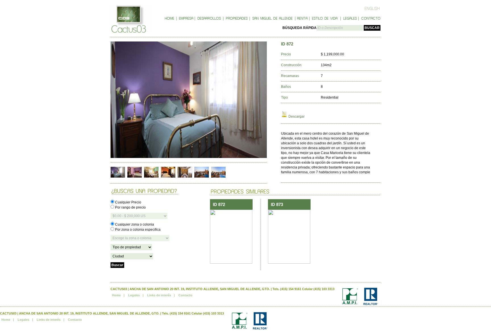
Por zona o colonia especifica (137, 230)
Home (116, 295)
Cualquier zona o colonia (134, 224)
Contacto (185, 295)
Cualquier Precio (127, 202)
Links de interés (159, 295)
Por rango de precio (130, 207)
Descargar (296, 116)
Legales (134, 295)
